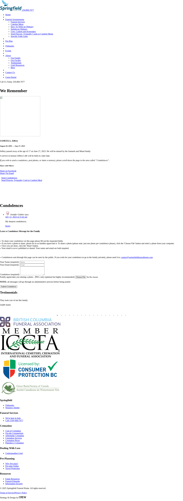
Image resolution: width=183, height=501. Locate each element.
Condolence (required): (10, 274)
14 (109, 315)
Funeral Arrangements (14, 19)
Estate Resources (12, 479)
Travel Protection (12, 468)
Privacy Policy (21, 493)
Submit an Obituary (19, 29)
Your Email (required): (9, 265)
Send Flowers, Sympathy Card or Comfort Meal (21, 180)
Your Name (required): (9, 262)
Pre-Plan (9, 41)
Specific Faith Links (19, 36)
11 (97, 315)
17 (121, 315)
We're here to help (13, 418)
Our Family (15, 58)
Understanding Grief (14, 453)
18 (125, 315)
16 (117, 315)
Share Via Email (7, 173)
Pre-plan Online (12, 466)
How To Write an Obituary (22, 27)
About (8, 55)
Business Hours (6, 84)
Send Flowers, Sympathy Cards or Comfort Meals (32, 34)
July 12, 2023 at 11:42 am (16, 217)
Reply (7, 226)
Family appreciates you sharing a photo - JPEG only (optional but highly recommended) (37, 277)
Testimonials (16, 63)
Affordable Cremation (14, 436)
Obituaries (9, 46)
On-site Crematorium (14, 433)
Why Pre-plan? (11, 463)
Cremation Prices (12, 440)
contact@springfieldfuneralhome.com (137, 257)
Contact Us (10, 72)
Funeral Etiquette (12, 481)
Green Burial (10, 77)
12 (101, 315)
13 (105, 315)
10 (93, 315)
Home (8, 15)
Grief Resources (17, 65)
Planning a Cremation (14, 443)
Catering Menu (17, 24)
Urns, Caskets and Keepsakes (23, 31)
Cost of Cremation (13, 431)
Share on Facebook (8, 171)
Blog (13, 67)
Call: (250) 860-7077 (14, 420)
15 (113, 315)
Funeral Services (18, 22)
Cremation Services (13, 438)
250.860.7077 (28, 10)
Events (8, 51)
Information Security (14, 484)
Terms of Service (7, 493)
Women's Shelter (12, 408)
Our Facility (16, 60)
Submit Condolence (8, 287)
